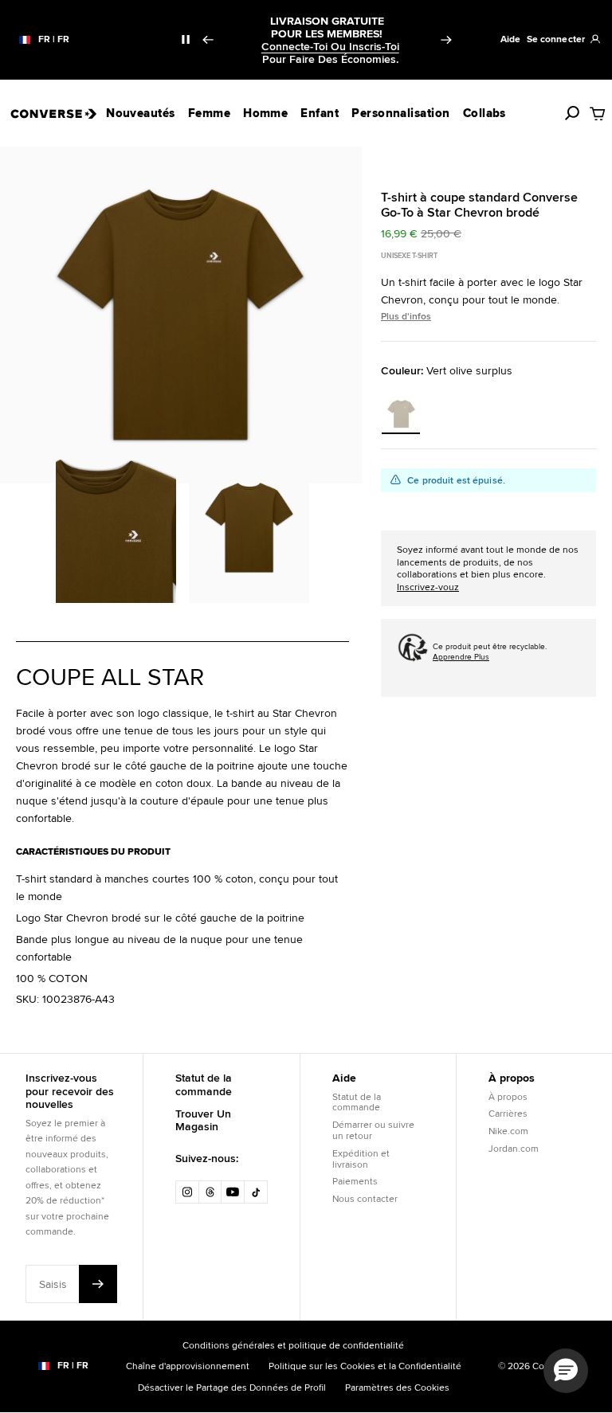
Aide (510, 39)
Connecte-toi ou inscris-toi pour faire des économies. (330, 52)
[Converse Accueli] (53, 113)
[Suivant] (446, 40)
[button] (565, 1370)
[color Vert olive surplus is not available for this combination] (401, 413)
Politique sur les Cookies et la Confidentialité (365, 1365)
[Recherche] (572, 113)
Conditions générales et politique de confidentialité (293, 1345)
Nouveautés (140, 113)
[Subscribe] (98, 1284)
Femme (209, 113)
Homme (265, 113)
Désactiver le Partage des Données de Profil (232, 1387)
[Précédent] (207, 40)
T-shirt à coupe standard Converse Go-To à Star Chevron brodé (479, 205)
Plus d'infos (406, 316)
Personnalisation (400, 113)
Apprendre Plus (461, 656)
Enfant (319, 113)
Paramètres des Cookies (397, 1387)
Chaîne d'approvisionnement (187, 1365)
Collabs (484, 113)
